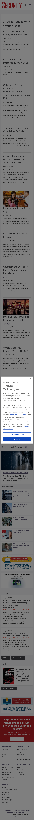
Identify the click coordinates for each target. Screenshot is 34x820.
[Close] (30, 379)
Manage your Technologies (17, 434)
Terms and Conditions (17, 415)
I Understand (17, 439)
